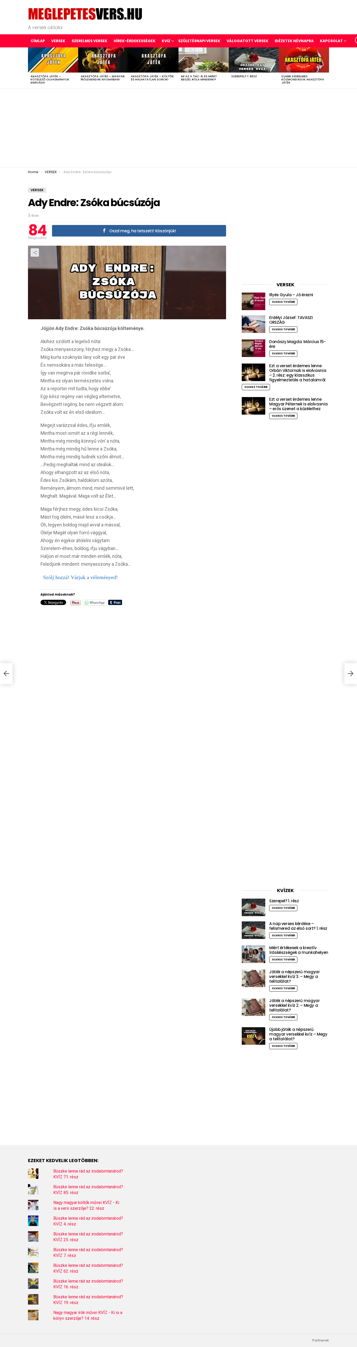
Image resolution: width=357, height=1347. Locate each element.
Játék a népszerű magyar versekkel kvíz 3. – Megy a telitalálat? (294, 976)
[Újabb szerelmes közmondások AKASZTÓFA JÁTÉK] (304, 60)
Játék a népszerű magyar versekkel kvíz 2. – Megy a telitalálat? (294, 1005)
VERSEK (58, 40)
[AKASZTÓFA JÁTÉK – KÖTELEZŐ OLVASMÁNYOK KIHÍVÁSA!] (53, 60)
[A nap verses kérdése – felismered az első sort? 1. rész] (253, 930)
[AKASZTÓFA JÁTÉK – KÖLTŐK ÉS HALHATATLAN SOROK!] (153, 60)
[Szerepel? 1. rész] (254, 60)
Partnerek (320, 1340)
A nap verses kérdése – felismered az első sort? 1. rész (298, 926)
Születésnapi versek (199, 40)
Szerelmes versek (89, 40)
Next (326, 67)
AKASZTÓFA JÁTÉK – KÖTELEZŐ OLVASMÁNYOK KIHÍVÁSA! (50, 79)
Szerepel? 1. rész (244, 76)
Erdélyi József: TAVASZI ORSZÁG (291, 320)
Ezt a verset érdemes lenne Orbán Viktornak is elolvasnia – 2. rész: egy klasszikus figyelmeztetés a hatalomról (297, 373)
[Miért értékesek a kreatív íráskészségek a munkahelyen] (253, 954)
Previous (30, 67)
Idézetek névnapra (294, 40)
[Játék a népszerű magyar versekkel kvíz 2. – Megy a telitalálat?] (253, 1007)
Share (35, 252)
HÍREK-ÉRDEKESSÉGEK (135, 40)
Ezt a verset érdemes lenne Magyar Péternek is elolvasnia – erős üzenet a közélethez (298, 404)
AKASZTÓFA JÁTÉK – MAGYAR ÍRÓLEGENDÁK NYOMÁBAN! (103, 77)
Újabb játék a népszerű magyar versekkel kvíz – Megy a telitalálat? (298, 1034)
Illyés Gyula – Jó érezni (291, 295)
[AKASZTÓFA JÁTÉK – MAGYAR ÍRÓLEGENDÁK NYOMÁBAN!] (103, 60)
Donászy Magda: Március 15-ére (297, 344)
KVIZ (166, 40)
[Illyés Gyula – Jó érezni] (253, 301)
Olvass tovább (283, 302)
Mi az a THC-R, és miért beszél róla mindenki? (199, 77)
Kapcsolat (331, 40)
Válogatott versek (247, 40)
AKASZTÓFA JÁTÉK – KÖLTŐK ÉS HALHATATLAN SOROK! (152, 77)
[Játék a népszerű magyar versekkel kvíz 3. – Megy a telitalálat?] (253, 978)
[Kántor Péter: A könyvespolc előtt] (6, 673)
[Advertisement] (178, 127)
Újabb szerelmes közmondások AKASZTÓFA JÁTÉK (302, 79)
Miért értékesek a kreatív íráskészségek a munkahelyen (298, 950)
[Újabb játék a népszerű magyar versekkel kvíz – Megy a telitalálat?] (253, 1036)
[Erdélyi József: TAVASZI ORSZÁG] (253, 324)
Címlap (38, 40)
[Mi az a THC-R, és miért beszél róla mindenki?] (204, 60)
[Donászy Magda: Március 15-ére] (253, 348)
